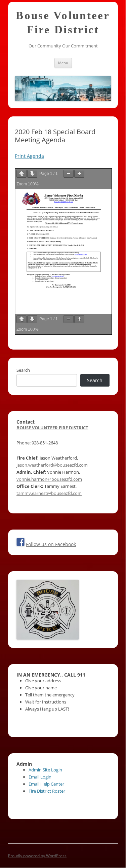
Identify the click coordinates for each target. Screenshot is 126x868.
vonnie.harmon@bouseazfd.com (49, 479)
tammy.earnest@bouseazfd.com (49, 493)
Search (23, 370)
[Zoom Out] (69, 174)
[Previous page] (21, 174)
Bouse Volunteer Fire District (63, 22)
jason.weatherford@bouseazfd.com (52, 465)
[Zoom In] (79, 174)
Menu (63, 62)
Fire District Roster (47, 791)
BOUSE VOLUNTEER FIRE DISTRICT (52, 428)
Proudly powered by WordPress (37, 856)
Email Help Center (46, 784)
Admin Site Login (45, 770)
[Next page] (32, 174)
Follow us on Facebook (51, 544)
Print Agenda (29, 156)
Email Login (40, 777)
